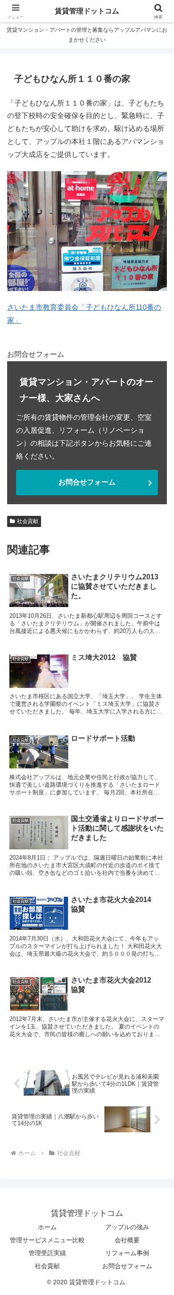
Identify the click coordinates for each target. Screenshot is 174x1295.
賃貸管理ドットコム (87, 11)
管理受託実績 (47, 1253)
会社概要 (127, 1240)
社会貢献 (27, 521)
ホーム (47, 1227)
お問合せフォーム (87, 482)
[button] (156, 1138)
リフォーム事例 (127, 1253)
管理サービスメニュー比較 (47, 1240)
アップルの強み (127, 1227)
